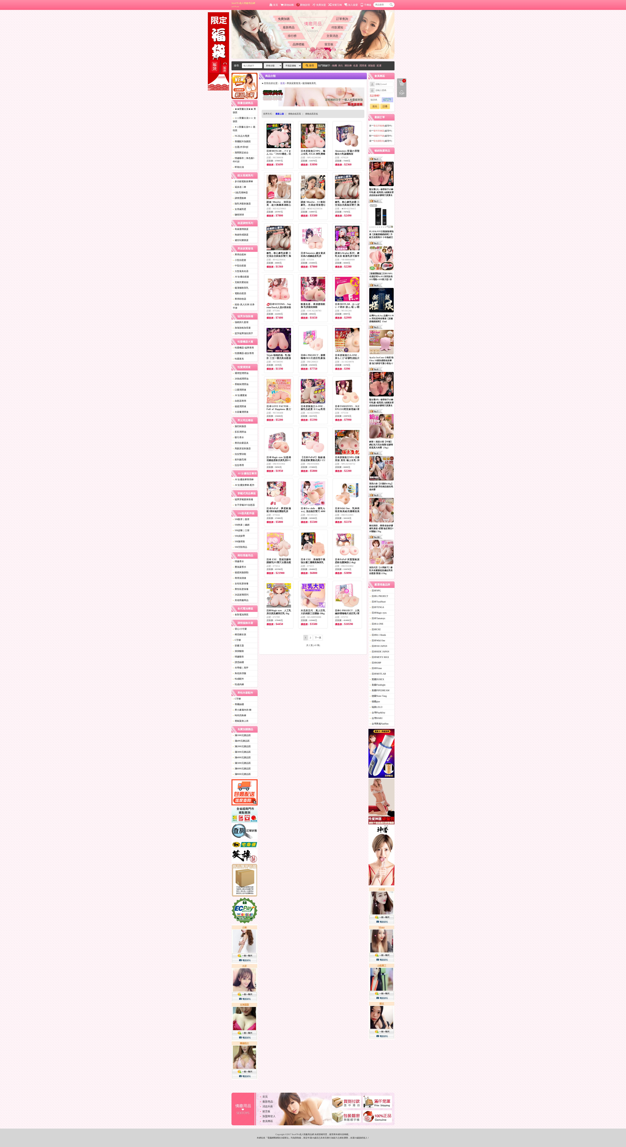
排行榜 (292, 36)
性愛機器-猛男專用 (243, 347)
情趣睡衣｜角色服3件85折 (243, 160)
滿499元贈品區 (241, 741)
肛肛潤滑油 (239, 432)
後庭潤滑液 (239, 406)
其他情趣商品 (240, 600)
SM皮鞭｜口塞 (241, 530)
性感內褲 (238, 684)
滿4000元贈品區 (242, 757)
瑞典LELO (376, 707)
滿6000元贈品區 (242, 768)
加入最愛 (353, 5)
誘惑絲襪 (238, 662)
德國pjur (375, 701)
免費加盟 (321, 5)
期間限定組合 (240, 152)
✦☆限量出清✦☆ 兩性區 (244, 129)
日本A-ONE (376, 624)
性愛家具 (238, 359)
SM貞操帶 (239, 536)
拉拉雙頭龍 (239, 454)
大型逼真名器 (240, 271)
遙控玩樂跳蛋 (240, 240)
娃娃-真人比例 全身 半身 (243, 306)
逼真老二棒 (239, 187)
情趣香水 (238, 561)
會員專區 (267, 1121)
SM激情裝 (239, 541)
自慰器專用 (239, 401)
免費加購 (284, 19)
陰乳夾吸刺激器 (242, 203)
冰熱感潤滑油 (240, 378)
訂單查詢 (342, 19)
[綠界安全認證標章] (244, 910)
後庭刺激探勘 (240, 572)
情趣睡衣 (238, 656)
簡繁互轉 (337, 5)
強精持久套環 (240, 322)
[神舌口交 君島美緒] (381, 855)
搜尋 (311, 65)
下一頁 (318, 637)
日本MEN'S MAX (379, 657)
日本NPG (375, 590)
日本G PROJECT (379, 596)
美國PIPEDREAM (379, 690)
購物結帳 (289, 5)
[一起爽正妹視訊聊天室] (244, 1002)
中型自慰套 (239, 265)
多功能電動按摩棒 (243, 181)
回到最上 (401, 92)
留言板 (329, 44)
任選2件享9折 (240, 147)
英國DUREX (377, 679)
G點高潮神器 (240, 192)
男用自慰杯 (239, 254)
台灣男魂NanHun (379, 724)
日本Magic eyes (378, 613)
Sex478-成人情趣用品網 (243, 5)
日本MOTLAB (378, 674)
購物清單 (401, 80)
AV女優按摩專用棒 (243, 479)
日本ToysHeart (378, 601)
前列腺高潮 (239, 459)
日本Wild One (377, 640)
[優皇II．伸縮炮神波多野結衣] (381, 754)
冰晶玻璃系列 (240, 594)
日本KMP (375, 663)
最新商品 (289, 27)
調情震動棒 (239, 198)
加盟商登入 (269, 1116)
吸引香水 (238, 437)
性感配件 (238, 679)
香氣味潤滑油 (240, 384)
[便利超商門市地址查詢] (244, 815)
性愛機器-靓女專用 (243, 353)
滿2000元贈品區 (242, 746)
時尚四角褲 (239, 715)
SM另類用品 (240, 547)
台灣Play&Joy (377, 712)
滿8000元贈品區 (242, 774)
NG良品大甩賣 (241, 136)
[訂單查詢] (244, 832)
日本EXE (375, 629)
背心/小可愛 (240, 629)
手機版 (367, 5)
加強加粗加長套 (242, 328)
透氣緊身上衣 (240, 721)
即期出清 (238, 167)
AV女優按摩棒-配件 (243, 485)
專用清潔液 (239, 578)
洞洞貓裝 (238, 651)
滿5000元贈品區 (242, 763)
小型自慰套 (239, 260)
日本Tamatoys (377, 618)
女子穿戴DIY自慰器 (244, 505)
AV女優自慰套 (241, 277)
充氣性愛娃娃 (240, 282)
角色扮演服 (239, 673)
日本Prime (376, 668)
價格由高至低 (311, 114)
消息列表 (267, 1106)
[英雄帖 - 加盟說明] (244, 856)
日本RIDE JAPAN (379, 651)
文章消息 (332, 36)
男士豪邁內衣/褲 (242, 710)
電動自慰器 (239, 293)
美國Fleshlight (377, 685)
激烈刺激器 (239, 426)
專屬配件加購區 (242, 141)
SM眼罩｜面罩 (241, 519)
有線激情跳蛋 (240, 229)
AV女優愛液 (240, 395)
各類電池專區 (240, 614)
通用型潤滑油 (240, 373)
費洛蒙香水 (239, 567)
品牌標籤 (298, 44)
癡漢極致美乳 (240, 288)
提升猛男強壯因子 (243, 333)
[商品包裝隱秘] (244, 880)
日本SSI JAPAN (378, 646)
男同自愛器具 (240, 443)
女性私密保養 (240, 583)
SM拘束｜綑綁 (241, 525)
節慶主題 (238, 645)
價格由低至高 (294, 114)
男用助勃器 (239, 299)
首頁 (275, 5)
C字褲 (237, 640)
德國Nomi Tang (378, 696)
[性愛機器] (381, 802)
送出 (374, 106)
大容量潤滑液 (240, 412)
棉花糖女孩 (239, 634)
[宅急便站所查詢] (244, 844)
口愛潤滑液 (239, 390)
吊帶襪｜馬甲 (240, 668)
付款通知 (337, 27)
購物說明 (305, 5)
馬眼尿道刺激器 (242, 448)
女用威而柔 (239, 209)
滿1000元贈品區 (242, 735)
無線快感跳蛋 (240, 234)
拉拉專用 (238, 465)
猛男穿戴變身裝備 (243, 499)
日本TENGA (377, 607)
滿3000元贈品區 (242, 752)
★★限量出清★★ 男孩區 (244, 111)
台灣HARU (376, 718)
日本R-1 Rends (378, 635)
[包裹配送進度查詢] (244, 792)
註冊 (385, 106)
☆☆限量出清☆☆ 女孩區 (244, 120)
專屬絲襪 (238, 704)
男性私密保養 (240, 589)
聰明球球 (238, 215)
